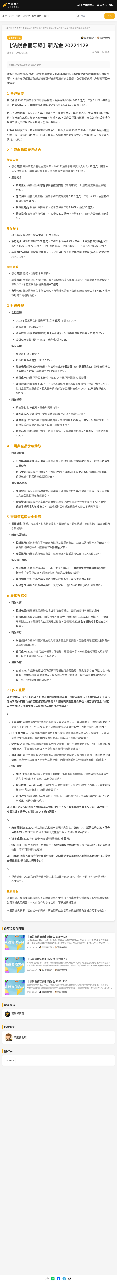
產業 (4, 16)
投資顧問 (36, 16)
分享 (97, 52)
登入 (109, 16)
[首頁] (10, 5)
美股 (18, 16)
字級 (107, 52)
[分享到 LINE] (52, 1278)
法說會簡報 (74, 910)
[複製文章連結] (47, 1278)
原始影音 (61, 910)
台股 (11, 16)
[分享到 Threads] (69, 1278)
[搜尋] (78, 16)
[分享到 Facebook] (58, 1278)
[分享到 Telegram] (64, 1278)
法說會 (26, 16)
